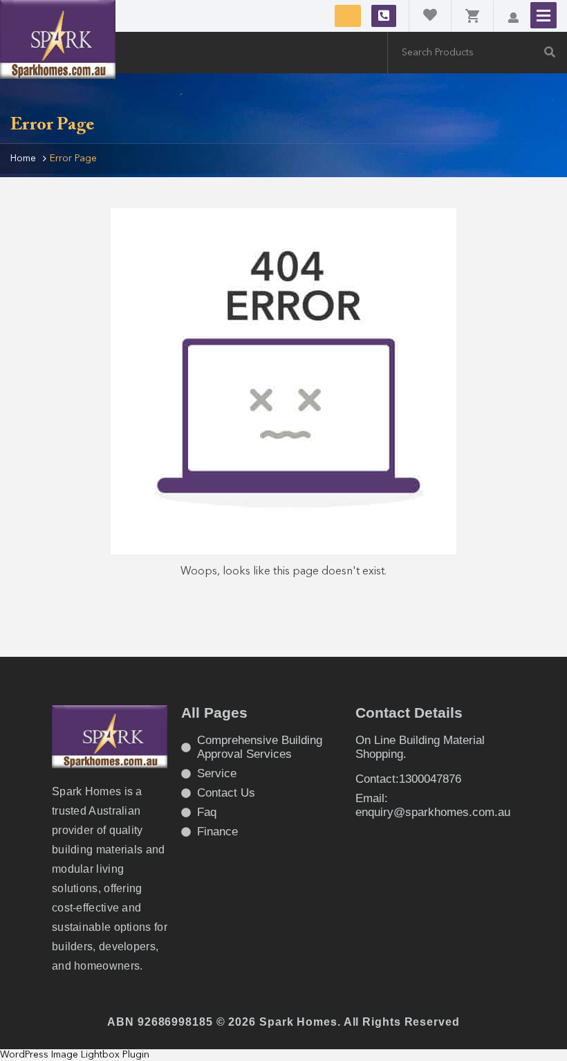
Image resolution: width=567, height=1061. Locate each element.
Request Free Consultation (348, 16)
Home (23, 158)
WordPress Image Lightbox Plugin (74, 1055)
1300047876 (383, 16)
